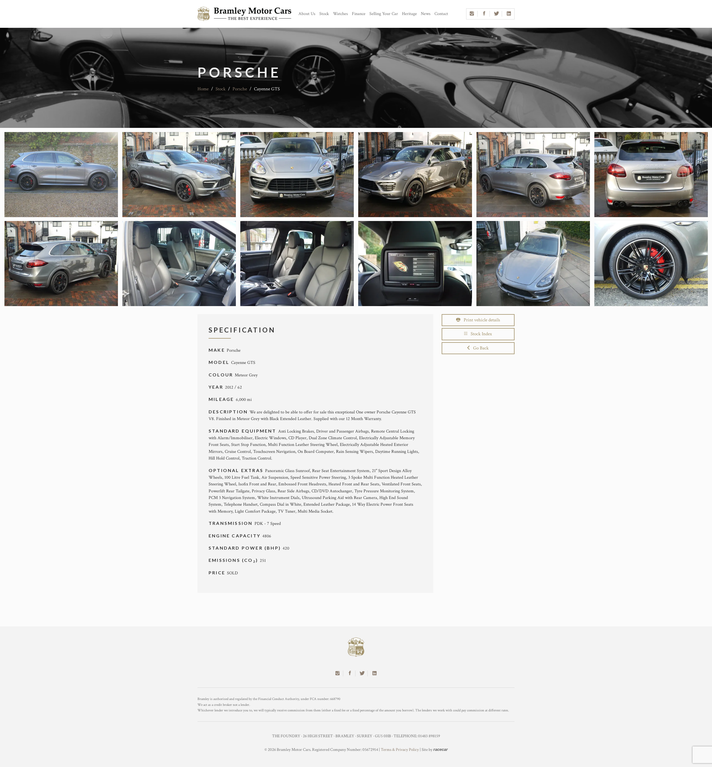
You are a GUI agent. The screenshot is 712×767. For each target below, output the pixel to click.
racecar (440, 749)
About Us (306, 14)
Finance (358, 14)
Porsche (240, 89)
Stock (324, 14)
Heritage (409, 14)
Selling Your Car (383, 14)
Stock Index (479, 334)
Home (203, 89)
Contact (441, 14)
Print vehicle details (480, 320)
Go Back (479, 348)
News (426, 14)
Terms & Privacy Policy (400, 749)
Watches (340, 14)
